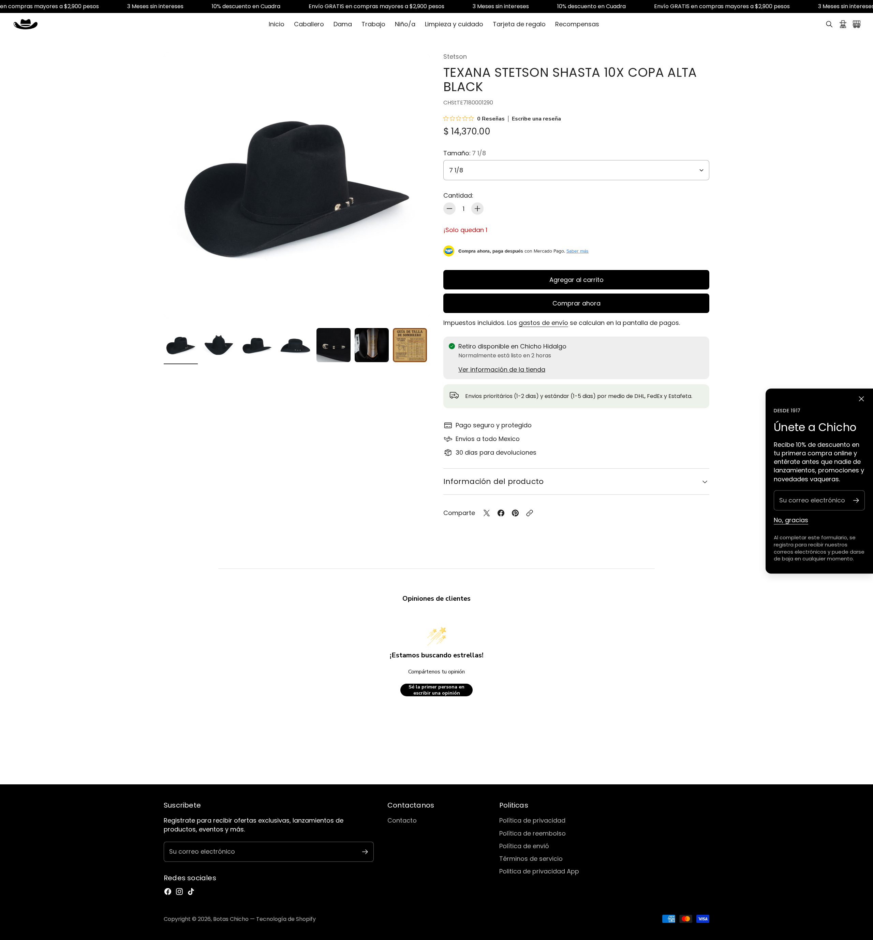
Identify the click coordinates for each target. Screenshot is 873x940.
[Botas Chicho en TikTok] (191, 891)
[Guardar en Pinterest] (515, 513)
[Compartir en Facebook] (501, 513)
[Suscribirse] (856, 500)
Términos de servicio (531, 858)
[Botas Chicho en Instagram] (179, 891)
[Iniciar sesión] (843, 24)
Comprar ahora (576, 303)
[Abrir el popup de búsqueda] (829, 24)
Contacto (402, 820)
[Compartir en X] (486, 513)
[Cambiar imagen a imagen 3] (257, 345)
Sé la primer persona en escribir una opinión (436, 690)
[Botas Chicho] (26, 24)
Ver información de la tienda (501, 369)
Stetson (455, 56)
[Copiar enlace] (529, 513)
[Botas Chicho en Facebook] (168, 891)
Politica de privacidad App (539, 871)
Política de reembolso (532, 833)
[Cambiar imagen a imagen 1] (181, 345)
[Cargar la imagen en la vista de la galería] (416, 305)
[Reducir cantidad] (449, 208)
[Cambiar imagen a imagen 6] (372, 345)
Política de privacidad (532, 820)
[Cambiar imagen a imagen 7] (410, 345)
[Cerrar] (861, 399)
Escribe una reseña (536, 119)
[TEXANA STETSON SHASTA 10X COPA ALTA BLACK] (297, 185)
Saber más (577, 250)
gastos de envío (543, 322)
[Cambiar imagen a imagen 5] (333, 345)
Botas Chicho (231, 919)
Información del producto (493, 481)
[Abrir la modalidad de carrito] (856, 24)
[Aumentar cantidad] (477, 208)
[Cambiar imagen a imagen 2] (219, 345)
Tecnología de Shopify (286, 919)
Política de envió (524, 846)
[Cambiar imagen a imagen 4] (295, 345)
